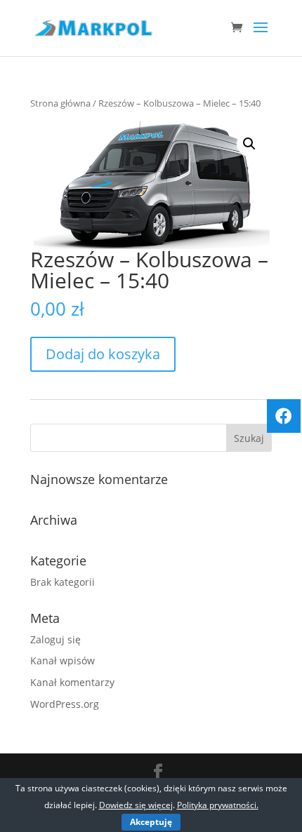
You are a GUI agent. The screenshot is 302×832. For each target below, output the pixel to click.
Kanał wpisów (62, 660)
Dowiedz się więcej (136, 805)
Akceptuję (151, 822)
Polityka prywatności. (217, 805)
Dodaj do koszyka (103, 353)
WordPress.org (64, 704)
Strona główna (60, 103)
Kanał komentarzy (72, 682)
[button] (249, 143)
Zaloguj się (55, 639)
